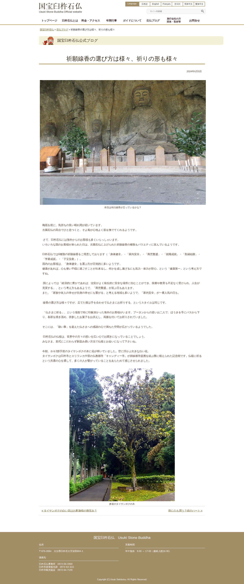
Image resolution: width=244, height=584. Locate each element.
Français (166, 4)
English (155, 4)
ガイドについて (132, 20)
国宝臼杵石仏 (60, 6)
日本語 (145, 4)
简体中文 (188, 4)
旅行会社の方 (174, 20)
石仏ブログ (153, 20)
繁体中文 (199, 4)
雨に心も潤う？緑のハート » (185, 510)
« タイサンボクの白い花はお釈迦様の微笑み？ (69, 510)
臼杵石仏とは (70, 20)
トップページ (49, 20)
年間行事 (111, 20)
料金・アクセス (90, 20)
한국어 (177, 4)
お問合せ (194, 20)
